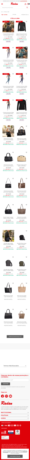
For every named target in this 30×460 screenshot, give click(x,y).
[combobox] (15, 7)
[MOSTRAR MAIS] (15, 336)
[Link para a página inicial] (2, 11)
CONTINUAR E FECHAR (15, 456)
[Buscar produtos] (27, 7)
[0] (28, 4)
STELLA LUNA (6, 11)
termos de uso (17, 386)
